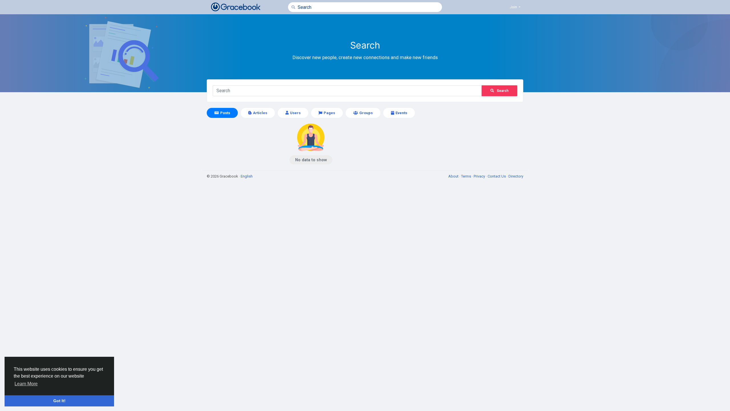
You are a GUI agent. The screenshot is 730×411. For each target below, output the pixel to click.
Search (502, 91)
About (453, 176)
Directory (515, 176)
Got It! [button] (59, 400)
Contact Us (497, 176)
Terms (466, 176)
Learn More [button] (26, 383)
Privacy (480, 176)
